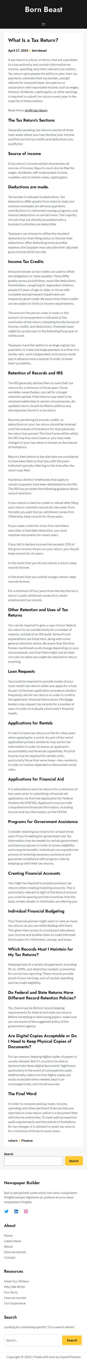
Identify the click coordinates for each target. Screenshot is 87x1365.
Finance (27, 1140)
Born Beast (43, 9)
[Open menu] (43, 24)
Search (8, 1154)
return (13, 1140)
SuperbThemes (70, 1357)
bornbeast (39, 50)
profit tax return (36, 110)
